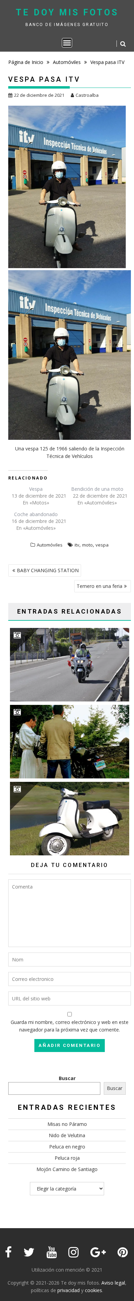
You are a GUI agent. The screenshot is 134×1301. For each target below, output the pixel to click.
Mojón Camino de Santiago (67, 1169)
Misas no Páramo (67, 1124)
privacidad (68, 1290)
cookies (93, 1290)
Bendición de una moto (97, 489)
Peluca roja (67, 1158)
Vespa (36, 489)
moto (87, 545)
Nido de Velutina (67, 1135)
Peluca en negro (67, 1146)
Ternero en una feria (99, 586)
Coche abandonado (36, 514)
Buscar (67, 1078)
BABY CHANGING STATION (48, 570)
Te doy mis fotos (67, 12)
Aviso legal (113, 1282)
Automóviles (50, 545)
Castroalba (87, 95)
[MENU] (67, 43)
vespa (102, 545)
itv (77, 545)
